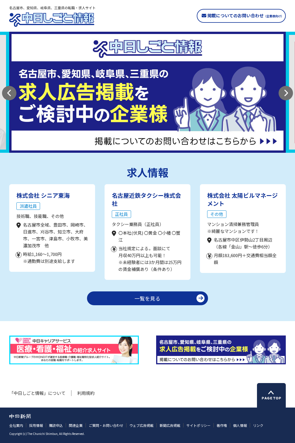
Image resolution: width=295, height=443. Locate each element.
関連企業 (76, 425)
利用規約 (85, 393)
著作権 (222, 425)
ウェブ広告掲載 (141, 425)
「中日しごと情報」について (37, 393)
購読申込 (56, 425)
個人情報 (240, 425)
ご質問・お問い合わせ (106, 425)
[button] (9, 93)
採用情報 (36, 425)
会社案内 (16, 425)
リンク (258, 425)
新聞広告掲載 (170, 425)
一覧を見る (147, 298)
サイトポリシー (198, 425)
